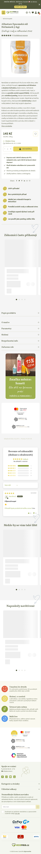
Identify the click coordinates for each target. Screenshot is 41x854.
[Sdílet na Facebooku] (16, 181)
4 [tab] (24, 299)
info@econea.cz (7, 771)
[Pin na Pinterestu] (21, 181)
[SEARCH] (30, 12)
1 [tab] (16, 299)
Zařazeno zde (7, 347)
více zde (17, 814)
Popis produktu (8, 313)
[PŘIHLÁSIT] (38, 807)
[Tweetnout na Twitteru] (19, 181)
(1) (19, 35)
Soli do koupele (7, 19)
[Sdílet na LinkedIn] (24, 181)
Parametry (6, 328)
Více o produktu (6, 126)
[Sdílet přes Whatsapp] (27, 181)
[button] (35, 134)
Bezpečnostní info (9, 341)
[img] (9, 493)
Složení (4, 334)
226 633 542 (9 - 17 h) (9, 769)
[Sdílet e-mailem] (29, 181)
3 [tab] (22, 299)
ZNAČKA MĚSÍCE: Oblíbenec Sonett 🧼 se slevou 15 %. (20, 4)
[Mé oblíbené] (33, 12)
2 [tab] (19, 299)
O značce (5, 322)
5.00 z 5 (25, 459)
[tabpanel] (20, 267)
